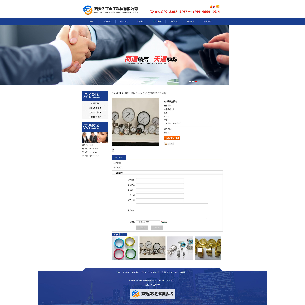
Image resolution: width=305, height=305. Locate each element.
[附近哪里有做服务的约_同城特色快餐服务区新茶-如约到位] (152, 248)
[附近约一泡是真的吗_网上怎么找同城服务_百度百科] (125, 248)
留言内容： (132, 210)
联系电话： (132, 185)
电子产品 (95, 103)
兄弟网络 (156, 285)
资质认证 (174, 21)
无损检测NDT (95, 117)
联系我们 (207, 21)
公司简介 (107, 21)
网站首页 (134, 93)
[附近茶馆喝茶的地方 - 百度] (208, 248)
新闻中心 (123, 21)
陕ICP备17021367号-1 (166, 280)
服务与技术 (157, 21)
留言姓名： (132, 180)
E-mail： (133, 195)
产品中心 (140, 21)
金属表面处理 (95, 112)
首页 (91, 21)
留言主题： (132, 200)
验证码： (133, 222)
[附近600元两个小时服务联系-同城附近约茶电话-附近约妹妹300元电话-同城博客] (180, 248)
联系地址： (132, 190)
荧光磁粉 (163, 93)
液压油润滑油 (95, 108)
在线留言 (190, 21)
